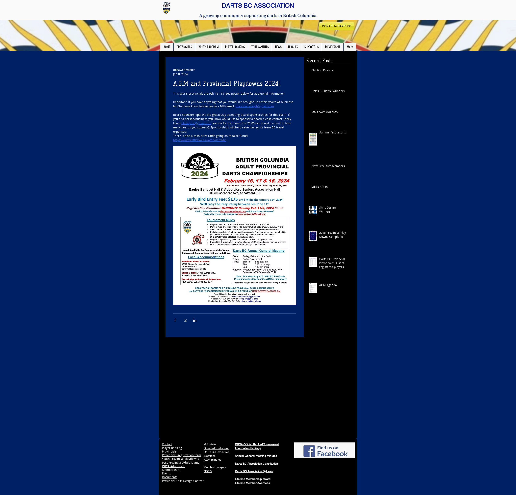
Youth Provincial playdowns (180, 459)
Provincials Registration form (181, 455)
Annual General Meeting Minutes (256, 455)
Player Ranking (172, 448)
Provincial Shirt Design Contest (183, 481)
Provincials (169, 451)
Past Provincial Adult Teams (180, 462)
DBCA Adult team (173, 466)
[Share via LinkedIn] (195, 320)
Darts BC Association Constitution (256, 463)
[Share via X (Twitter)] (185, 320)
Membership (170, 470)
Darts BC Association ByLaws (254, 471)
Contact (167, 444)
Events (166, 473)
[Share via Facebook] (175, 320)
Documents (169, 477)
